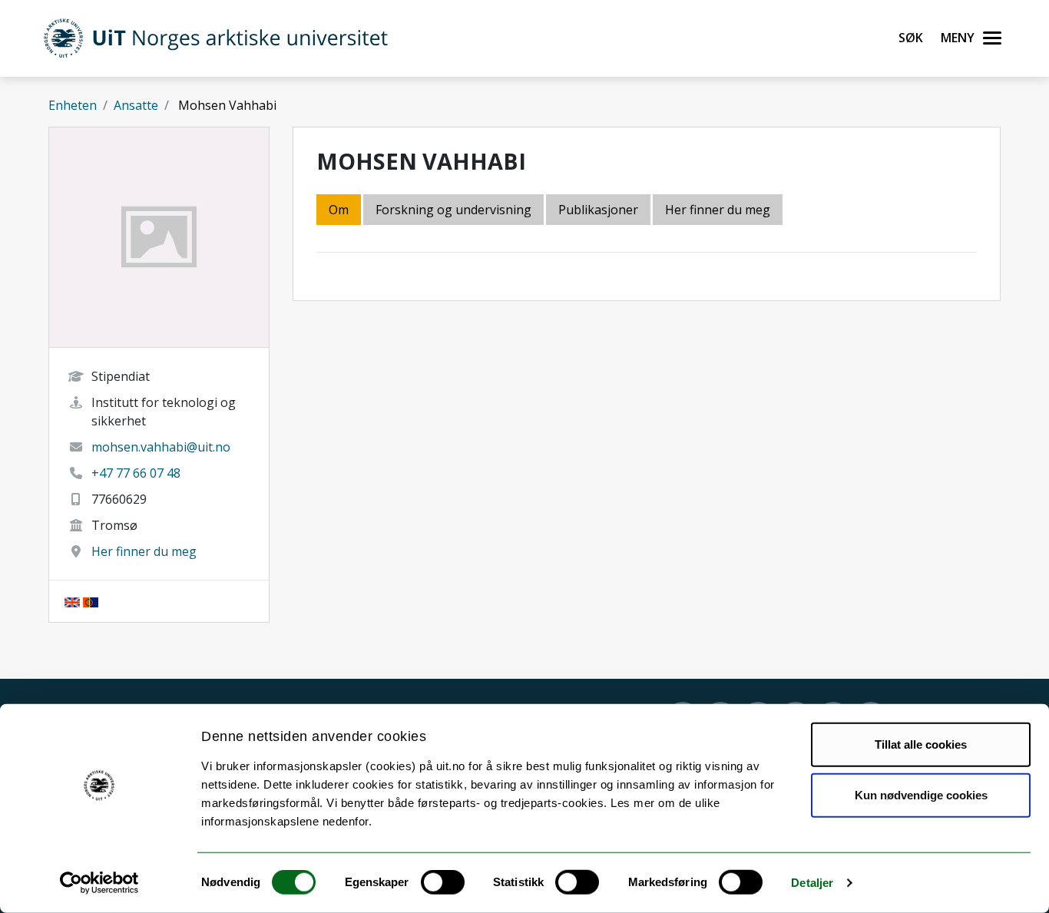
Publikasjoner (598, 209)
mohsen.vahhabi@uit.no (160, 446)
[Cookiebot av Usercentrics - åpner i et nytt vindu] (99, 883)
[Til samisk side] (90, 601)
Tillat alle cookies (921, 744)
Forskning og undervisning (453, 209)
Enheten (72, 105)
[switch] (443, 882)
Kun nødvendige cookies (921, 794)
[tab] (599, 210)
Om (339, 209)
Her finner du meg (144, 551)
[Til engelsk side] (72, 601)
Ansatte (136, 105)
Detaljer (812, 882)
